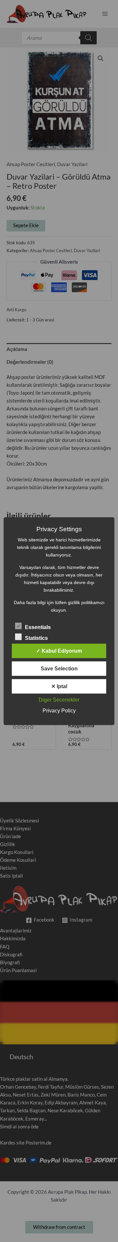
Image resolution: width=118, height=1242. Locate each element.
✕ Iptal (59, 686)
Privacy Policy (59, 710)
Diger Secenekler (59, 699)
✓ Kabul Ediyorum (59, 650)
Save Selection (59, 668)
